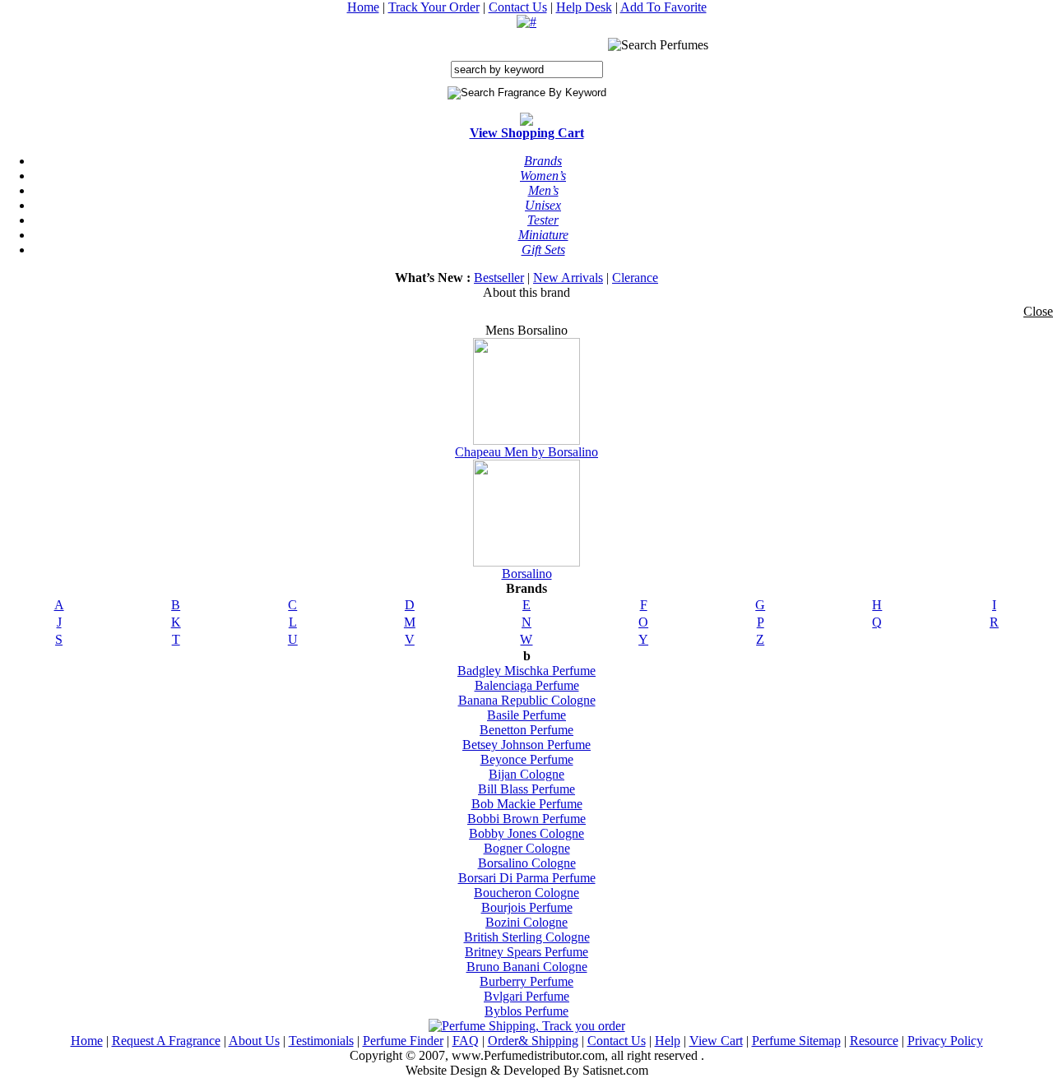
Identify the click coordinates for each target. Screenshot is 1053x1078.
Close (1038, 311)
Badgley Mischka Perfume (526, 671)
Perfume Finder (403, 1041)
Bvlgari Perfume (526, 996)
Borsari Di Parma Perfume (527, 878)
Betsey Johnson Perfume (526, 745)
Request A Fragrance (166, 1041)
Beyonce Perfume (526, 759)
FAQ (465, 1041)
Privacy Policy (945, 1041)
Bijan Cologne (526, 774)
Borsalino (527, 574)
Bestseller (499, 278)
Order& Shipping (533, 1041)
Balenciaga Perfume (527, 685)
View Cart (716, 1041)
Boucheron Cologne (526, 893)
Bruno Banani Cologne (526, 967)
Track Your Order (434, 7)
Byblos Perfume (526, 1011)
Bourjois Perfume (527, 907)
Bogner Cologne (527, 848)
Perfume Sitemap (796, 1041)
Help (667, 1041)
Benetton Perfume (526, 730)
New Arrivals (568, 278)
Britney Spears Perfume (526, 952)
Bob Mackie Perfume (526, 804)
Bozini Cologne (526, 922)
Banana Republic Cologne (527, 700)
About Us (254, 1041)
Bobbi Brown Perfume (526, 819)
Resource (874, 1041)
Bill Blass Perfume (526, 789)
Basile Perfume (526, 715)
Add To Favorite (663, 7)
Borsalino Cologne (527, 863)
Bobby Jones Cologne (526, 833)
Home (363, 7)
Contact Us (518, 7)
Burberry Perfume (526, 981)
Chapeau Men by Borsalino (526, 452)
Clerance (635, 278)
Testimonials (321, 1041)
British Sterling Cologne (527, 937)
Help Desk (584, 7)
